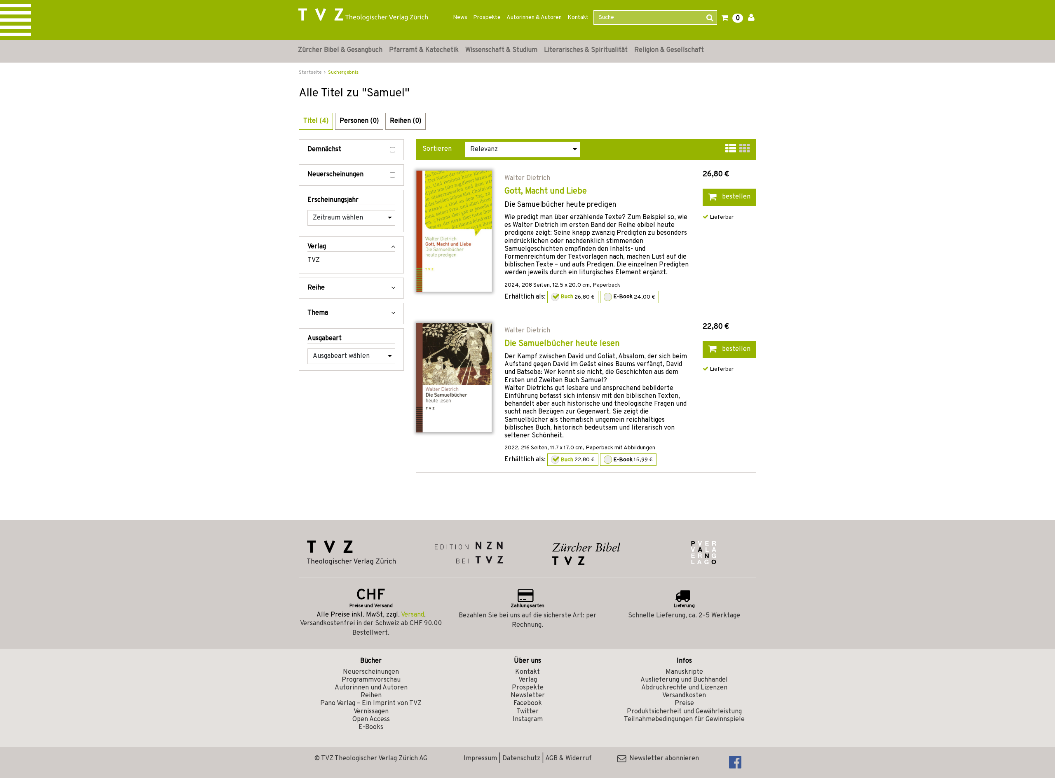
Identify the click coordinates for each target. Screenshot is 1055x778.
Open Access (371, 719)
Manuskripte (684, 672)
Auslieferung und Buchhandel (684, 680)
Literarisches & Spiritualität (586, 50)
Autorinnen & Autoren (534, 17)
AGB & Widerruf (568, 759)
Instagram (528, 719)
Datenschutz (521, 759)
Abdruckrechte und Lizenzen (684, 688)
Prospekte (487, 17)
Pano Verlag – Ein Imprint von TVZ (371, 703)
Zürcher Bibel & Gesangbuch (340, 50)
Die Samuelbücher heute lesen (562, 344)
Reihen (371, 696)
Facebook (527, 703)
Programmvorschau (371, 680)
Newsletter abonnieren (662, 759)
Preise (684, 703)
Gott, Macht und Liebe (545, 191)
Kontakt (577, 17)
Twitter (527, 712)
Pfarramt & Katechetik (424, 50)
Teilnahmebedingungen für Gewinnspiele (684, 719)
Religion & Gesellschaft (669, 50)
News (460, 17)
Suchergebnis (343, 72)
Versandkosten (684, 696)
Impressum (480, 759)
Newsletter (528, 696)
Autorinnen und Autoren (371, 688)
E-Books (371, 727)
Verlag (527, 680)
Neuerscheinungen (335, 175)
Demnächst (324, 150)
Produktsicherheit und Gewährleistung (684, 712)
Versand (412, 615)
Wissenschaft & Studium (501, 50)
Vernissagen (371, 712)
